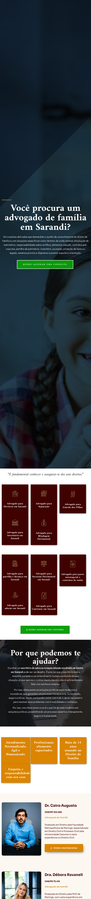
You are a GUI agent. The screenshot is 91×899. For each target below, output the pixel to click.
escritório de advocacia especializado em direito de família (52, 667)
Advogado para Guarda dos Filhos (73, 506)
